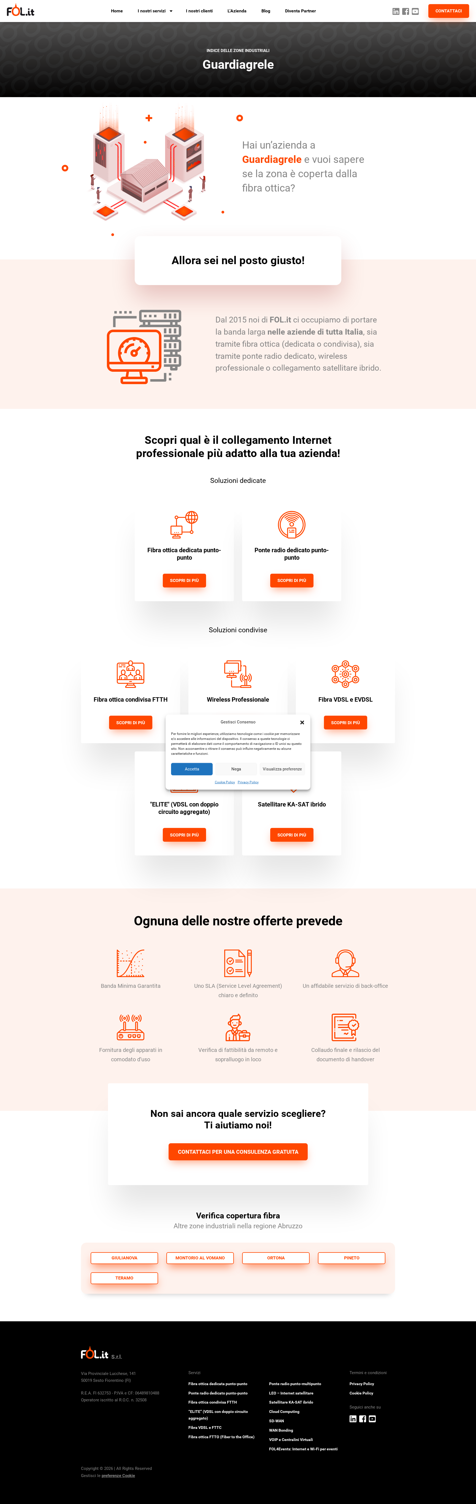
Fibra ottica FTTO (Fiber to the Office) (221, 1437)
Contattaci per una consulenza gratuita (238, 1151)
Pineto (351, 1257)
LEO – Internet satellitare (291, 1393)
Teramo (124, 1278)
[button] (302, 722)
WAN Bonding (281, 1430)
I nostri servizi (152, 10)
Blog (265, 10)
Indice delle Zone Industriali (238, 50)
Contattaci (449, 10)
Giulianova (124, 1257)
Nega (236, 769)
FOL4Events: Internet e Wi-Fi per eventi (303, 1449)
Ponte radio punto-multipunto (295, 1384)
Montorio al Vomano (200, 1257)
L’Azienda (237, 10)
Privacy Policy (248, 782)
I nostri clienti (199, 10)
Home (117, 10)
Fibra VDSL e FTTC (204, 1427)
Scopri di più (184, 580)
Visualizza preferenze (282, 769)
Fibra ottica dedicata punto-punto (217, 1384)
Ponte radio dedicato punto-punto (218, 1393)
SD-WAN (276, 1421)
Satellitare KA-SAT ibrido (291, 1402)
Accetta (192, 769)
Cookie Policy (225, 782)
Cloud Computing (284, 1411)
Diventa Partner (300, 10)
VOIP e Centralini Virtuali (291, 1439)
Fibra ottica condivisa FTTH (212, 1402)
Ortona (276, 1257)
